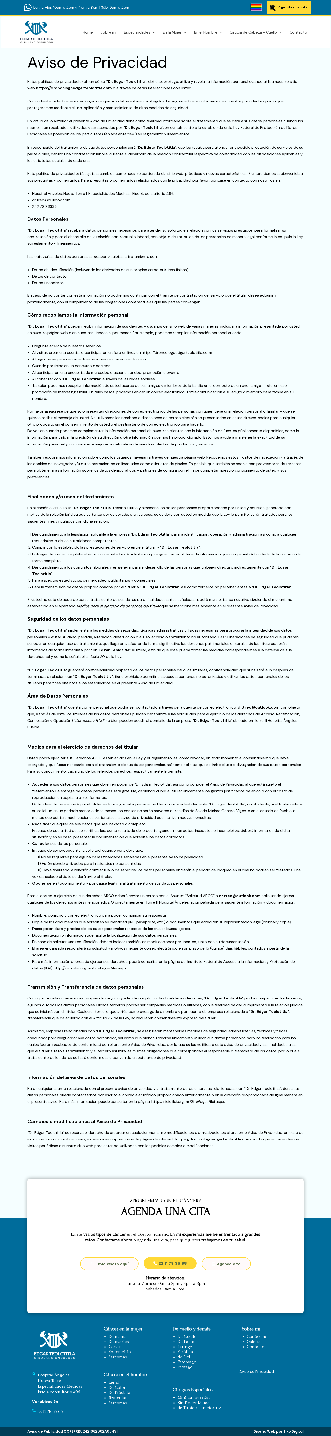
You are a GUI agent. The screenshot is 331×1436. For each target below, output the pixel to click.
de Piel (184, 1356)
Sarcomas (118, 1356)
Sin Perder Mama (194, 1402)
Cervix (115, 1346)
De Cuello (187, 1336)
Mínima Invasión (194, 1397)
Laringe (185, 1346)
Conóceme (257, 1336)
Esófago (185, 1367)
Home (88, 32)
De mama (117, 1336)
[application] (152, 32)
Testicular (118, 1397)
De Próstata (119, 1392)
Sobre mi (108, 32)
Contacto (298, 32)
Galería (253, 1341)
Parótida (185, 1351)
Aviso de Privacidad (256, 1371)
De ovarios (119, 1341)
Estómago (187, 1362)
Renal (114, 1382)
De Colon (117, 1387)
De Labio (186, 1341)
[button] (170, 1263)
